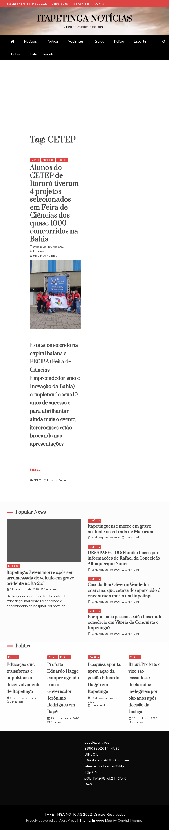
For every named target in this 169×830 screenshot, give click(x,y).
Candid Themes (130, 820)
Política (52, 41)
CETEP (37, 480)
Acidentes (76, 41)
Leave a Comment (59, 480)
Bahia (15, 54)
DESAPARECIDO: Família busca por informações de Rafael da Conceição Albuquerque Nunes (124, 558)
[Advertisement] (84, 100)
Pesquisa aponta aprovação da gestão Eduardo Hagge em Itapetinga (104, 678)
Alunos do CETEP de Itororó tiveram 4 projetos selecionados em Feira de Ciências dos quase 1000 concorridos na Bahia (54, 203)
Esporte (140, 41)
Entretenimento (42, 54)
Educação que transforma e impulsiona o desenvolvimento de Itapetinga (23, 678)
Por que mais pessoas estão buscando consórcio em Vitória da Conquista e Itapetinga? (125, 622)
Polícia (119, 41)
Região (98, 41)
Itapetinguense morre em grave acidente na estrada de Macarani (120, 529)
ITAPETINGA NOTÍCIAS (84, 18)
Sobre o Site (60, 3)
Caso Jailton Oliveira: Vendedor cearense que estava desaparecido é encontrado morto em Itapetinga (124, 590)
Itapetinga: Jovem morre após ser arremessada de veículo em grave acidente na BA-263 (40, 578)
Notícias (30, 41)
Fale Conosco (81, 3)
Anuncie (99, 3)
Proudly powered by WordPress (51, 820)
